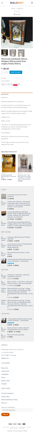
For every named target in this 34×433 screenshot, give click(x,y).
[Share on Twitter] (8, 84)
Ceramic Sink (5, 371)
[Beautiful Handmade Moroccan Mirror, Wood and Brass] (8, 163)
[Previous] (3, 32)
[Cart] (32, 3)
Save (16, 85)
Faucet (3, 377)
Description (4, 94)
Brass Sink (4, 368)
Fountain (4, 384)
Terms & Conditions (7, 393)
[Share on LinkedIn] (18, 84)
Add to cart (15, 72)
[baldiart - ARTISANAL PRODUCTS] (17, 3)
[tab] (17, 94)
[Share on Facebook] (5, 84)
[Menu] (2, 3)
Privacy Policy (5, 396)
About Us (4, 403)
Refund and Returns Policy (9, 400)
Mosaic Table (5, 381)
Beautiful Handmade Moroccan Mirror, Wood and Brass (8, 176)
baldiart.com (5, 358)
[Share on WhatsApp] (2, 84)
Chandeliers (5, 374)
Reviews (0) (4, 97)
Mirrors (20, 8)
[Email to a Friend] (11, 84)
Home (13, 8)
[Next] (30, 32)
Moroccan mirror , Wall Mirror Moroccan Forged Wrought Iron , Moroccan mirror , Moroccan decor (24, 177)
